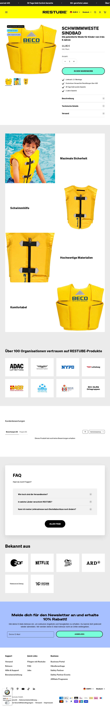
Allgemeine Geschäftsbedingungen (19, 702)
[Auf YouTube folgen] (23, 688)
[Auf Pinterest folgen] (17, 688)
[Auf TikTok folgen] (28, 688)
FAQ (29, 666)
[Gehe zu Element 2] (17, 82)
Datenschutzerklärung (28, 700)
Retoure (8, 666)
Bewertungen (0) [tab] (12, 432)
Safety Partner (57, 670)
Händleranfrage (58, 666)
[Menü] (11, 690)
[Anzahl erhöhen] (74, 61)
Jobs (29, 670)
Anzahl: (65, 56)
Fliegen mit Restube (36, 661)
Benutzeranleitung (13, 674)
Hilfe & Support (12, 670)
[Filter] (85, 432)
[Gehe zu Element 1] (8, 82)
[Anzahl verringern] (65, 61)
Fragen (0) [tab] (23, 432)
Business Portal (58, 661)
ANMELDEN (79, 634)
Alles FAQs (55, 524)
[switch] (7, 703)
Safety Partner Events (60, 674)
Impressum (48, 702)
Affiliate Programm (59, 679)
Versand (9, 661)
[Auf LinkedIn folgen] (34, 688)
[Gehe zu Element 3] (25, 82)
